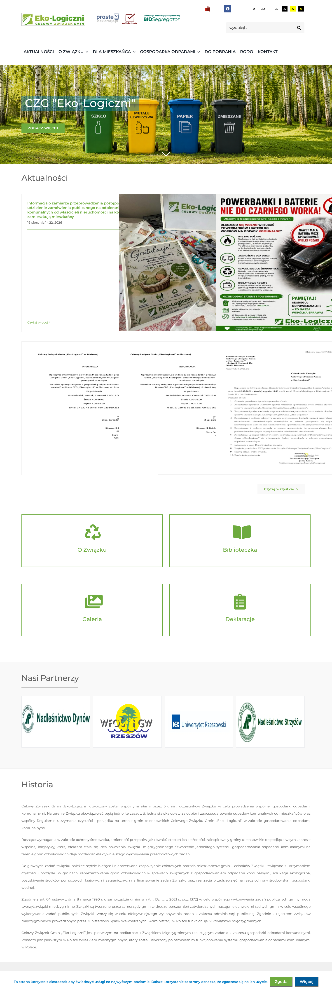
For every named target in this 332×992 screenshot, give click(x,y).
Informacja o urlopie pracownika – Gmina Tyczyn (181, 410)
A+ (263, 9)
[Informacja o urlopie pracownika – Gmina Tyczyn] (187, 410)
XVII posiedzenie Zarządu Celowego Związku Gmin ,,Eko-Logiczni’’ (278, 410)
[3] (53, 19)
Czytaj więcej (37, 322)
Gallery (194, 263)
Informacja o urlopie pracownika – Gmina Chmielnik (83, 410)
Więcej (306, 981)
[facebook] (227, 8)
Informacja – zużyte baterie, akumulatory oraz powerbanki (278, 263)
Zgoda (281, 981)
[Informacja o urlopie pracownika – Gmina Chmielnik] (90, 410)
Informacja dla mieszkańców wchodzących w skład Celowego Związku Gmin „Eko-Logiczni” (181, 263)
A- (254, 9)
